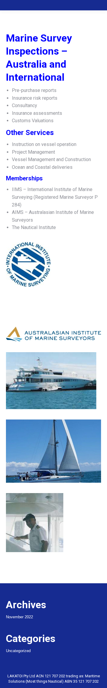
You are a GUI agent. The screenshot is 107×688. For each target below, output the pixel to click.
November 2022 (19, 617)
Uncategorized (18, 651)
